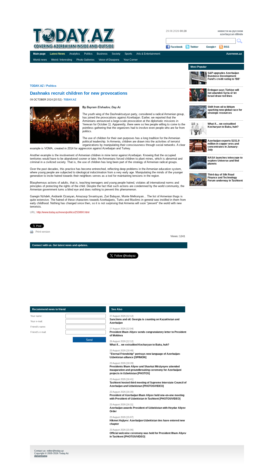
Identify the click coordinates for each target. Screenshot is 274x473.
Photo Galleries (85, 59)
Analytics (74, 53)
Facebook (177, 46)
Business (102, 53)
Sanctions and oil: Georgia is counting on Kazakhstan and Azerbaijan (144, 321)
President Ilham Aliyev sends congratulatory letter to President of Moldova (148, 334)
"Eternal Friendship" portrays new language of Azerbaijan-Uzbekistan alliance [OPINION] (145, 355)
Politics (88, 53)
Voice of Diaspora (109, 59)
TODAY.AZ (37, 85)
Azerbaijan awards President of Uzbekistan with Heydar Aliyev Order (148, 409)
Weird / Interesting (61, 59)
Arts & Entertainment (148, 53)
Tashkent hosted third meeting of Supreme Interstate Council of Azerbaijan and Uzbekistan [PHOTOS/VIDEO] (148, 384)
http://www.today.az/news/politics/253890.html (63, 212)
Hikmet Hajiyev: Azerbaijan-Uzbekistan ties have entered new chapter (147, 422)
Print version (43, 231)
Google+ (211, 46)
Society (116, 53)
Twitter (194, 46)
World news (40, 59)
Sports (128, 53)
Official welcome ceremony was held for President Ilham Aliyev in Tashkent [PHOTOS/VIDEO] (148, 435)
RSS (226, 46)
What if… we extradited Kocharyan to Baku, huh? (139, 344)
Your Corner (131, 59)
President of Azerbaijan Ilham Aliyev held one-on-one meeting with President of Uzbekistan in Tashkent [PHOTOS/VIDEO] (147, 397)
